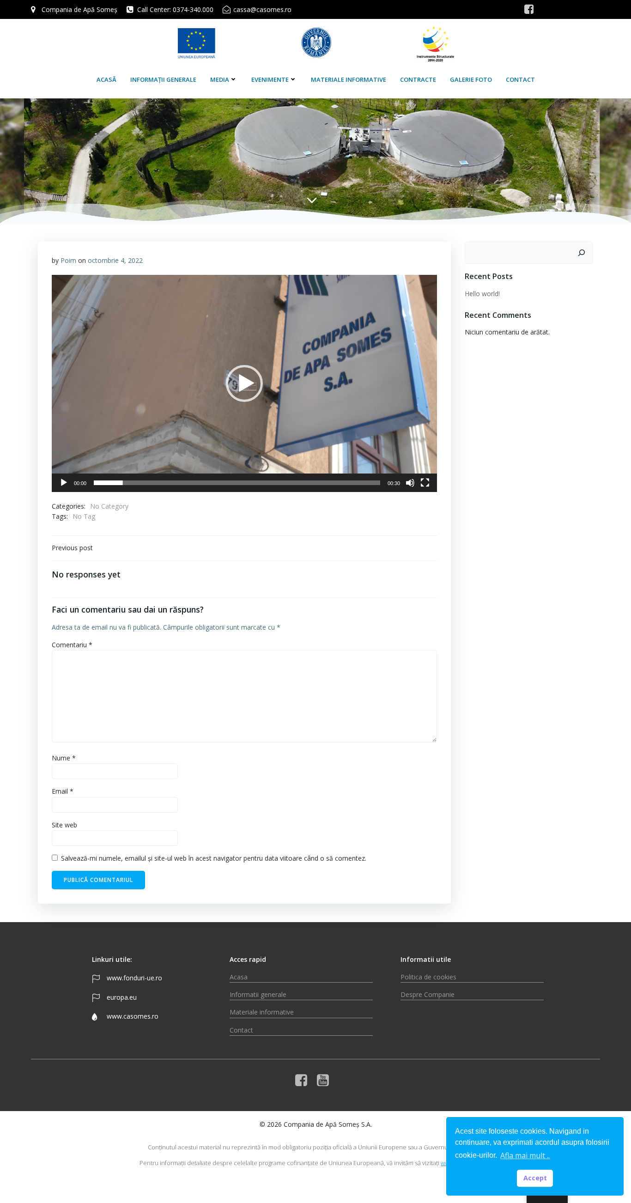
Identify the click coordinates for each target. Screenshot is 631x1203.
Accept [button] (535, 1177)
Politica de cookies (428, 976)
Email (62, 791)
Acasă (106, 79)
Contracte (418, 79)
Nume (64, 757)
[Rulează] (63, 482)
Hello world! (482, 293)
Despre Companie (427, 994)
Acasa (239, 976)
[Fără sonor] (410, 482)
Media (219, 79)
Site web (64, 824)
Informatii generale (258, 994)
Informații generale (163, 79)
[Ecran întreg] (425, 482)
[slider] (237, 482)
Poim (68, 260)
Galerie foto (471, 79)
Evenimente (270, 79)
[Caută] (581, 252)
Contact (520, 79)
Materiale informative (348, 79)
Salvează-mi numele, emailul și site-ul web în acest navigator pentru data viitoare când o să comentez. (213, 858)
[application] (244, 383)
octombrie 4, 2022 (115, 260)
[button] (244, 383)
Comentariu (72, 644)
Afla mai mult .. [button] (525, 1155)
